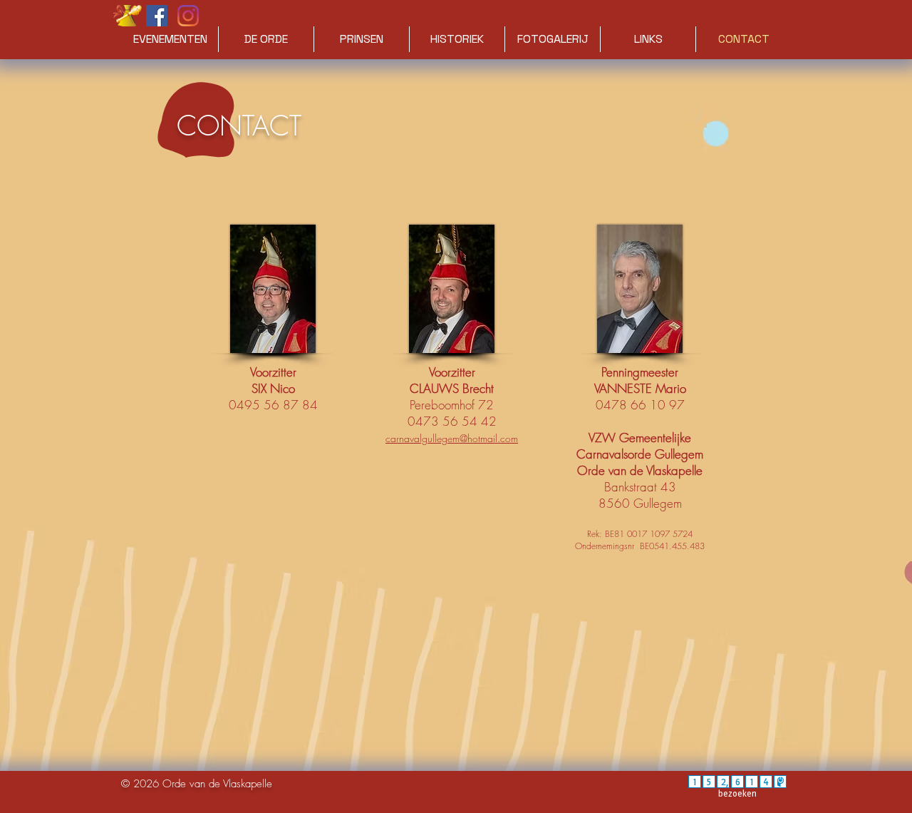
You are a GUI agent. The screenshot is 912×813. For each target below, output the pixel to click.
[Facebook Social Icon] (156, 15)
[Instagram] (188, 15)
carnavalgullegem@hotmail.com (451, 438)
